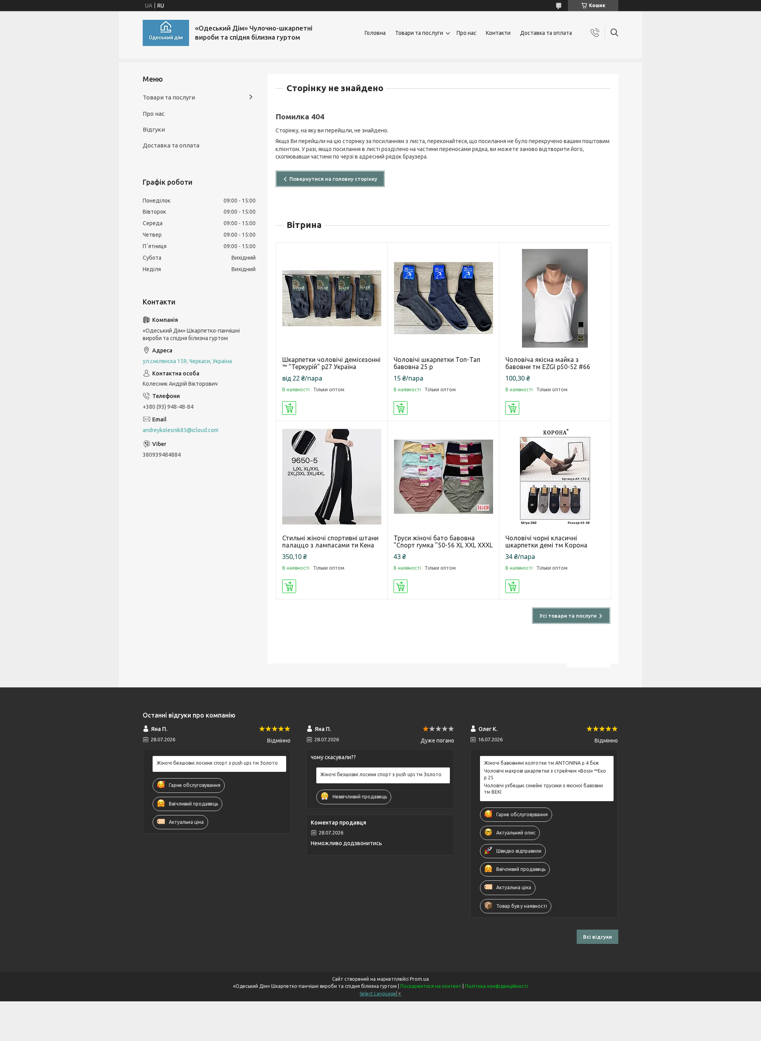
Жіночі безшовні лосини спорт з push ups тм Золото (217, 762)
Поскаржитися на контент (430, 986)
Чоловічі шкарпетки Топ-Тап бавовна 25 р (437, 363)
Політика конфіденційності (496, 986)
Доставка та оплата (546, 33)
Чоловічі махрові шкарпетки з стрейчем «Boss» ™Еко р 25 (545, 774)
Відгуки (154, 129)
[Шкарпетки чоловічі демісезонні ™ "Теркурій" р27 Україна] (332, 298)
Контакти (498, 33)
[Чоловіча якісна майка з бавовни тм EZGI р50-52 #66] (555, 298)
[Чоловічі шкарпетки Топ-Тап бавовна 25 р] (443, 298)
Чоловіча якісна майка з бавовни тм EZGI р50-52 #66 (547, 363)
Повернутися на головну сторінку (333, 179)
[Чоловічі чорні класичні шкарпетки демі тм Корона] (555, 476)
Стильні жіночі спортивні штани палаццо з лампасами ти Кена (330, 541)
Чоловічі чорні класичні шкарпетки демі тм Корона (546, 541)
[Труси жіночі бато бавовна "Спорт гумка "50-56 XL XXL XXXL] (443, 476)
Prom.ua (419, 979)
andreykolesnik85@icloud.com (180, 430)
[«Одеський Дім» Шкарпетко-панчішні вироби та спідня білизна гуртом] (166, 33)
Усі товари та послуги (568, 615)
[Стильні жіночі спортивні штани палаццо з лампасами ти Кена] (332, 476)
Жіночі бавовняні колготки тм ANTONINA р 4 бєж (541, 762)
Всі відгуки (597, 937)
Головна (375, 33)
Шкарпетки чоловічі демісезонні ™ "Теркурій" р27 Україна (331, 363)
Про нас (466, 33)
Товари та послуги (419, 33)
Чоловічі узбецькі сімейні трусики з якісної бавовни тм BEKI (543, 788)
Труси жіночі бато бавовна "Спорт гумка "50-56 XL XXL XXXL (443, 541)
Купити (289, 408)
